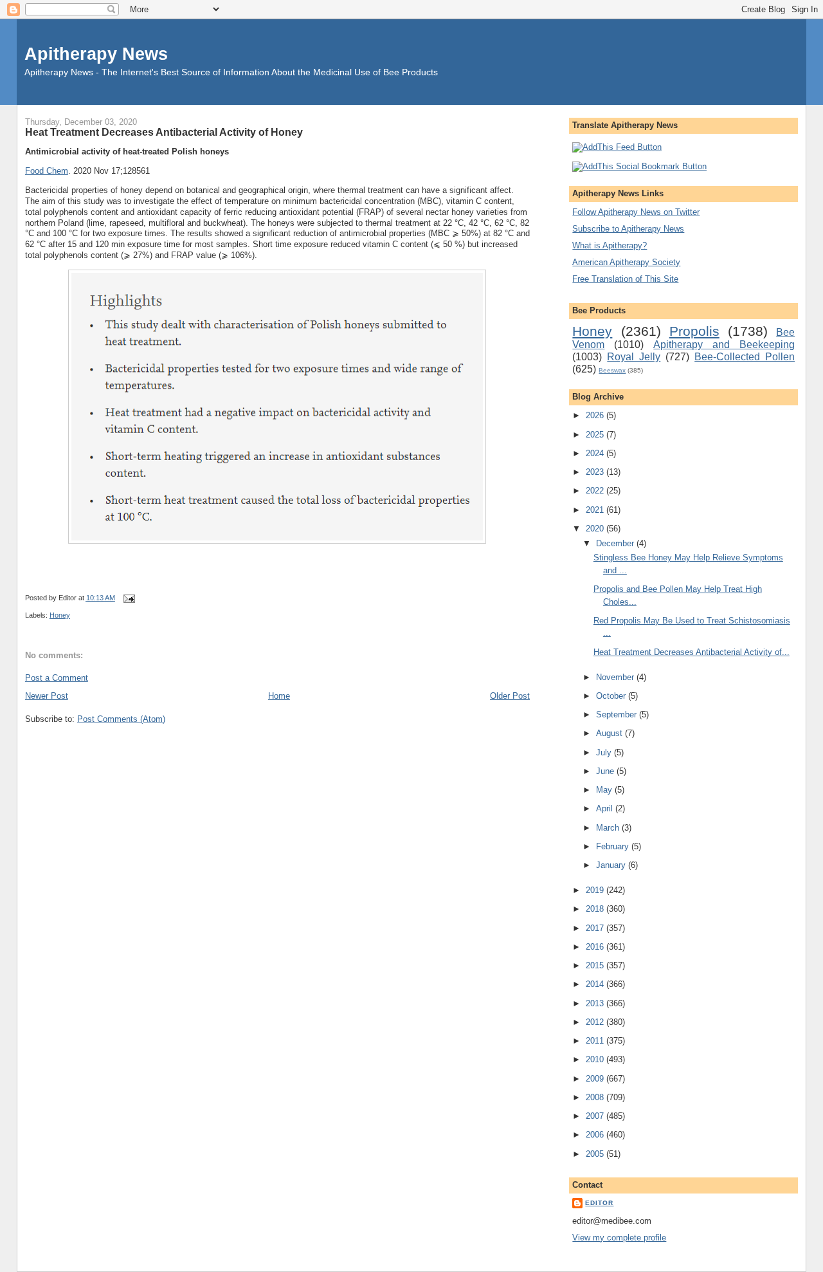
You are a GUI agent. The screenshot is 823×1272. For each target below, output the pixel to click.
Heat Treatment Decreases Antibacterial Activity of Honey (164, 132)
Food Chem (46, 171)
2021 (596, 510)
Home (279, 696)
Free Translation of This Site (625, 279)
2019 (596, 890)
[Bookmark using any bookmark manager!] (639, 166)
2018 (596, 909)
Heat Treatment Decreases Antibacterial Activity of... (691, 652)
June (606, 771)
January (612, 865)
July (605, 752)
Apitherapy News (96, 54)
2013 (596, 1003)
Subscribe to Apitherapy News (628, 229)
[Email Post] (127, 598)
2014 (596, 984)
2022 (596, 490)
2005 (596, 1154)
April (605, 808)
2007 (596, 1116)
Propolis (694, 331)
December (616, 543)
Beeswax (612, 370)
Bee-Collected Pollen (744, 356)
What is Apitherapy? (609, 245)
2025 (596, 434)
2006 (596, 1134)
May (605, 790)
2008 (596, 1097)
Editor (599, 1202)
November (616, 677)
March (609, 828)
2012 (596, 1022)
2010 (596, 1059)
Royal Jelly (633, 356)
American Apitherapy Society (626, 262)
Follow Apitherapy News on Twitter (636, 212)
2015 (596, 965)
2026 (596, 415)
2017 (596, 928)
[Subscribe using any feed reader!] (617, 147)
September (617, 714)
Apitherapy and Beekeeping (724, 344)
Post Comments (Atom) (121, 719)
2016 (596, 947)
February (613, 846)
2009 (596, 1078)
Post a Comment (56, 678)
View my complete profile (619, 1237)
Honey (60, 615)
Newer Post (46, 696)
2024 (596, 453)
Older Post (510, 696)
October (612, 696)
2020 (596, 528)
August (610, 733)
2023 (596, 472)
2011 (596, 1041)
